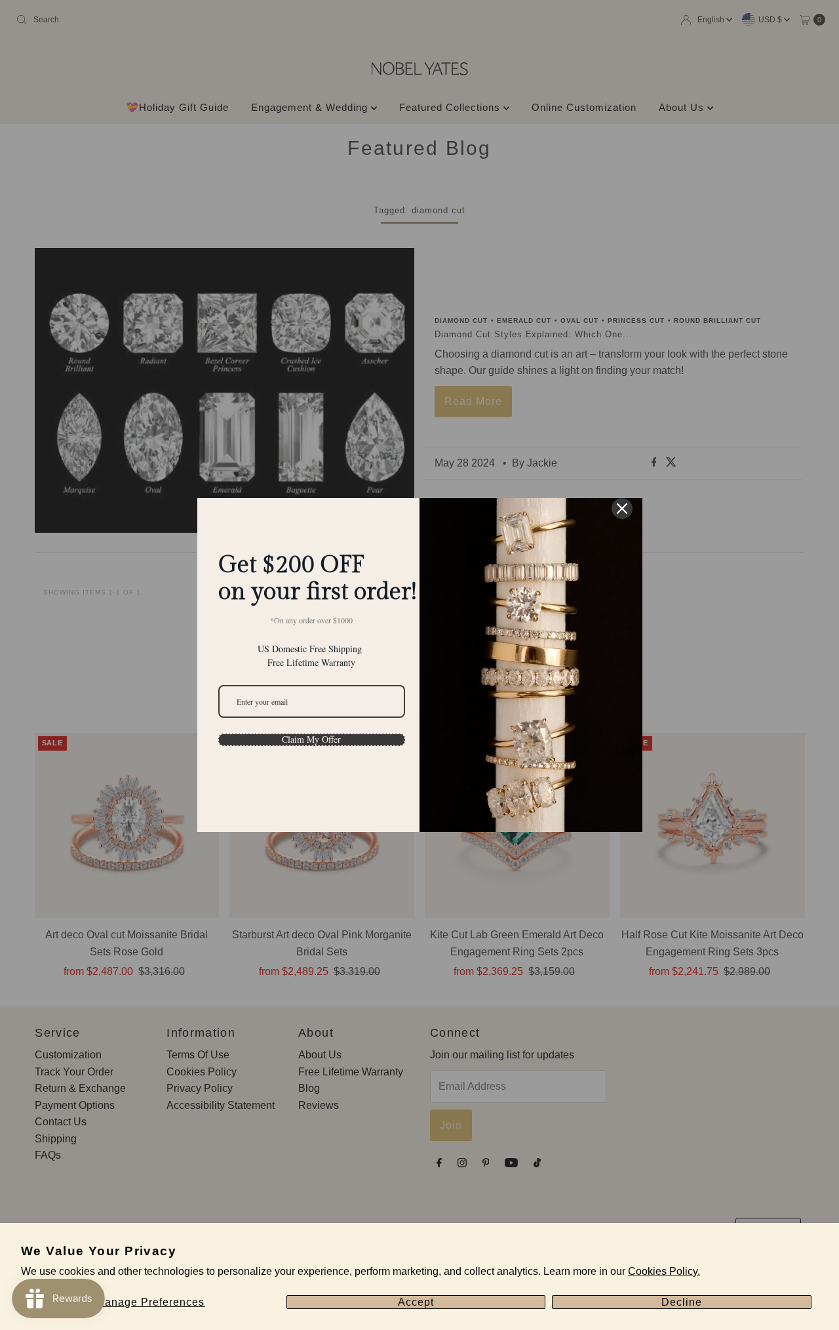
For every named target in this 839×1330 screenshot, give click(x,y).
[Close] (622, 508)
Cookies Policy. (664, 1271)
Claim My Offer (311, 739)
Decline (681, 1302)
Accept (416, 1302)
